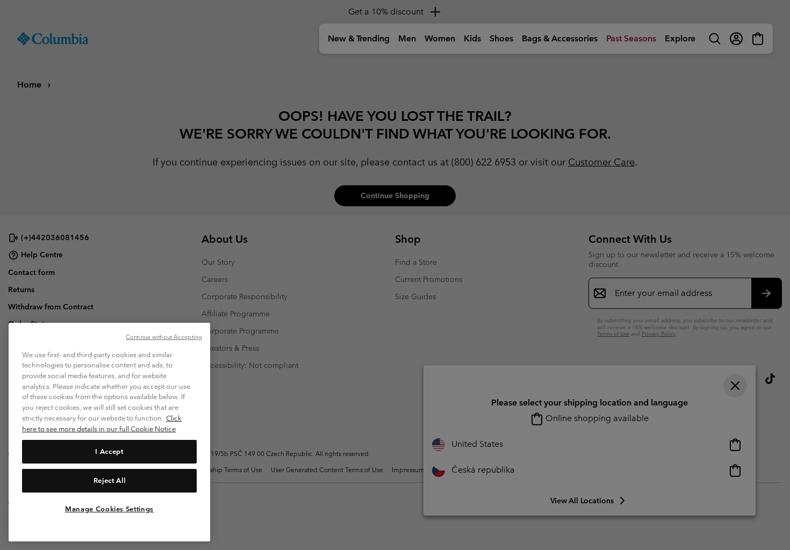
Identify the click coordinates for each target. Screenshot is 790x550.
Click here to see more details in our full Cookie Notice (102, 423)
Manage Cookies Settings (109, 508)
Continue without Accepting (164, 337)
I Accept (109, 450)
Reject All (110, 479)
